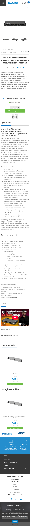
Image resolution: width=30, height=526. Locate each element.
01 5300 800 (16, 489)
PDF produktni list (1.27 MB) (9, 336)
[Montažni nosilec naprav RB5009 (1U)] (15, 360)
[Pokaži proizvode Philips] (7, 434)
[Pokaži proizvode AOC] (21, 433)
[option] (15, 412)
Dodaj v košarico (17, 111)
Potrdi (15, 521)
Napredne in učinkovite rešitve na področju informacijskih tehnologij (10, 448)
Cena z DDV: (11, 67)
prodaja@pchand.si (16, 495)
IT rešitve (11, 444)
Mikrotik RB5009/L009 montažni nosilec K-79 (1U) (15, 373)
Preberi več (15, 524)
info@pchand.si (16, 492)
